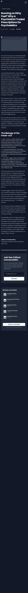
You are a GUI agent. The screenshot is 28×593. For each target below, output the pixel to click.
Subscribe (14, 278)
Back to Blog (6, 9)
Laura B (13, 29)
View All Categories (14, 324)
